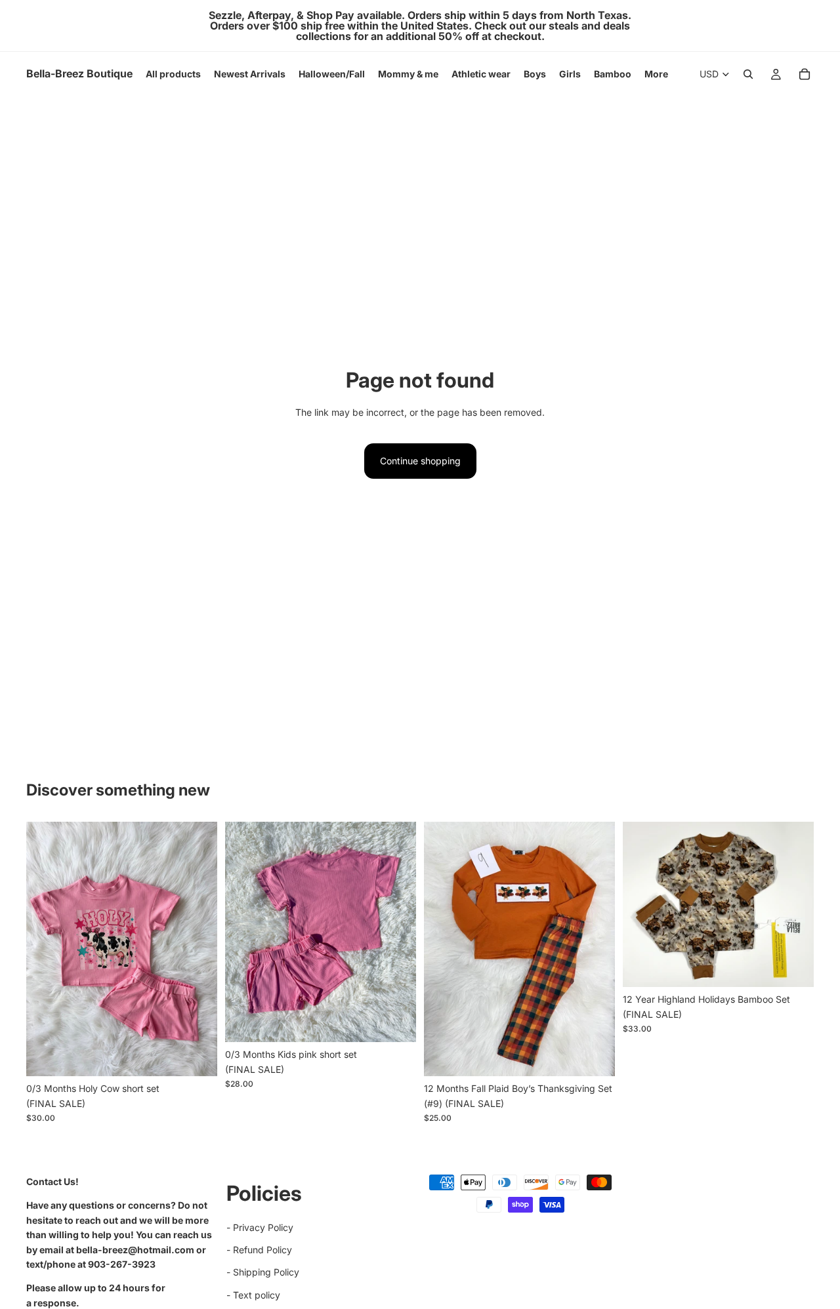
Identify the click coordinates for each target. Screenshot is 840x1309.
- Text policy (253, 1294)
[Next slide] (396, 931)
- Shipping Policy (262, 1272)
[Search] (748, 74)
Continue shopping (420, 460)
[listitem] (656, 74)
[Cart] (804, 74)
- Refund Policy (259, 1249)
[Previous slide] (244, 931)
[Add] (197, 1056)
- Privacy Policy (259, 1226)
